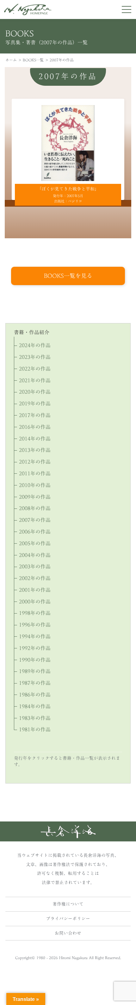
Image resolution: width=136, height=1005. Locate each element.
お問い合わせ (68, 933)
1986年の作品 (35, 694)
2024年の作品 (35, 345)
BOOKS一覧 (33, 60)
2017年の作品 (35, 415)
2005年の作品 (35, 543)
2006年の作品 (35, 531)
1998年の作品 (35, 612)
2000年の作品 (35, 601)
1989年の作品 (35, 671)
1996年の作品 (35, 624)
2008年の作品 (35, 508)
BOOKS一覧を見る (68, 275)
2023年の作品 (35, 356)
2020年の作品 (35, 391)
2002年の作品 (35, 578)
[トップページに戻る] (68, 836)
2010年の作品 (35, 485)
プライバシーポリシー (68, 918)
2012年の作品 (35, 461)
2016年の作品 (35, 426)
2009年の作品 (35, 496)
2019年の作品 (35, 403)
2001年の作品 (35, 589)
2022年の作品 (35, 368)
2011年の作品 (35, 473)
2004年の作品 (35, 555)
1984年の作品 (35, 706)
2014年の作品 (35, 438)
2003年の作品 (35, 566)
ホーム (11, 60)
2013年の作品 (35, 450)
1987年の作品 (35, 682)
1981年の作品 (35, 729)
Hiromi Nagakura (73, 957)
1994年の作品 (35, 636)
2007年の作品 (35, 519)
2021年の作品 (35, 380)
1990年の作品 (35, 659)
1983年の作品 (35, 718)
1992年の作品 (35, 648)
